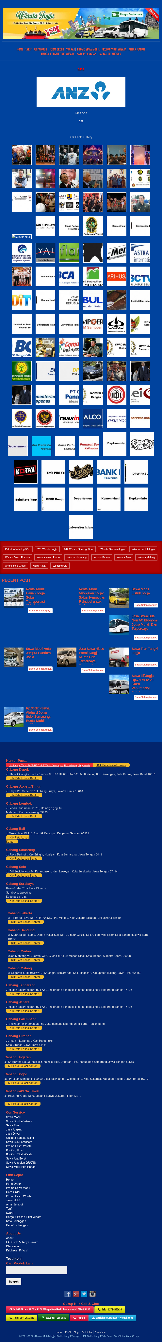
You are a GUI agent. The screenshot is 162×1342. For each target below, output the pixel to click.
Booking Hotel (15, 1150)
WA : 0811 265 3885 (56, 1318)
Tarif (28, 49)
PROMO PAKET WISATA (114, 49)
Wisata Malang (146, 557)
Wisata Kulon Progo (48, 557)
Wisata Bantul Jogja (143, 549)
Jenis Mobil (40, 49)
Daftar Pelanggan (110, 54)
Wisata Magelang (77, 557)
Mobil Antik (39, 565)
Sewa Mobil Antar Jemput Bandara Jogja (39, 653)
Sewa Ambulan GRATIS (21, 1162)
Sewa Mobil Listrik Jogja (141, 591)
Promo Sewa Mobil (18, 1188)
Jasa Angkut (14, 1129)
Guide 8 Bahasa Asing (20, 1138)
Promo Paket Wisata (19, 1146)
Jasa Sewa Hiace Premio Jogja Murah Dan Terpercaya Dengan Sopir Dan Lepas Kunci (92, 659)
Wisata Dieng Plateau (17, 557)
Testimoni (14, 1259)
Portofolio (87, 1332)
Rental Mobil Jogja (45, 1336)
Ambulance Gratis (15, 565)
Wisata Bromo (102, 557)
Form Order (57, 49)
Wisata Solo (124, 557)
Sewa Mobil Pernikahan (21, 1167)
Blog (76, 1332)
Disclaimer (12, 1246)
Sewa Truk (13, 1125)
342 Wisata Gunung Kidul (78, 549)
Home (20, 49)
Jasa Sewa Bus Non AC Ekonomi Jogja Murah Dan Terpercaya (144, 622)
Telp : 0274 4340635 (112, 1309)
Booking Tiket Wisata (19, 1154)
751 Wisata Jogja (47, 549)
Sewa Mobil (13, 1117)
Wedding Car (60, 565)
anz (81, 121)
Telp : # (81, 1318)
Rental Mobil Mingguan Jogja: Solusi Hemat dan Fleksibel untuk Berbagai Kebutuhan (92, 599)
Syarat (70, 49)
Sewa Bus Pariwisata (19, 1121)
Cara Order (13, 1192)
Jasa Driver (13, 1133)
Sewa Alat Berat (16, 1158)
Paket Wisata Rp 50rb (17, 549)
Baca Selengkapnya (40, 610)
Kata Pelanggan (86, 54)
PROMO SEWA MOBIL (88, 49)
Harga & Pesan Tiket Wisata (57, 54)
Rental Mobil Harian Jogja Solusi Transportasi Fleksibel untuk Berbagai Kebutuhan (37, 601)
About (9, 1238)
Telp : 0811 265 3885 (23, 1318)
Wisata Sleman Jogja (112, 549)
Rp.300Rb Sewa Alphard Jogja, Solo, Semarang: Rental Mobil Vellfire (38, 716)
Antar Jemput (137, 49)
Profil (68, 1332)
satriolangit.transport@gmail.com (114, 1318)
